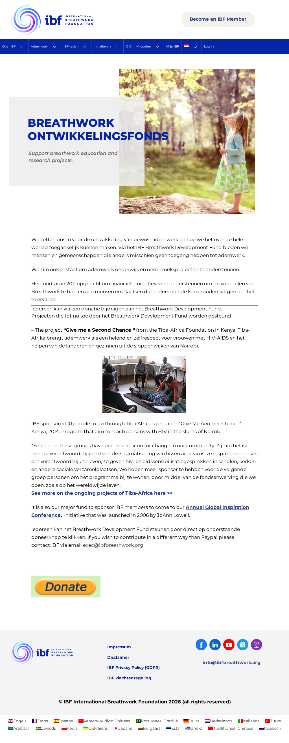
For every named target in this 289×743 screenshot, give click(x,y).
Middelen (143, 46)
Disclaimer (118, 657)
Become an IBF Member (218, 19)
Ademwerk (39, 46)
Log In (209, 46)
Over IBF (9, 46)
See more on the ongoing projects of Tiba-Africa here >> (102, 493)
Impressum (119, 646)
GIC (129, 46)
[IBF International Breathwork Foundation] (64, 34)
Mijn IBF (172, 46)
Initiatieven (102, 46)
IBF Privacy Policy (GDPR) (133, 667)
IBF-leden (71, 46)
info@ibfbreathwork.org (231, 662)
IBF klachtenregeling (129, 678)
